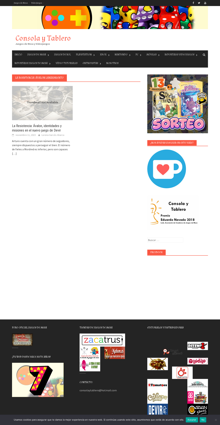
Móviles (151, 54)
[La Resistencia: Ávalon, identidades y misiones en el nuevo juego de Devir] (42, 103)
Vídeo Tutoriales (67, 63)
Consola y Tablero (43, 38)
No (203, 419)
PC (137, 54)
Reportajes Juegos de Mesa (31, 63)
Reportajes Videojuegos (179, 54)
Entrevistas (90, 63)
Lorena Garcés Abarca (53, 135)
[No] (215, 420)
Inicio (18, 54)
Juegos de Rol (62, 54)
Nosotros (112, 63)
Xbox (103, 54)
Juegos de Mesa (21, 3)
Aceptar (192, 419)
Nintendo (121, 54)
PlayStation (84, 54)
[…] (14, 153)
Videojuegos (36, 3)
